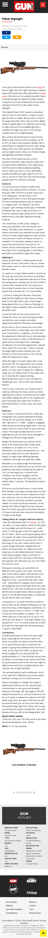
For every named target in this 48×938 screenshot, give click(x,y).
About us (33, 902)
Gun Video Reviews (14, 909)
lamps (40, 87)
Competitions (11, 913)
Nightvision (6, 26)
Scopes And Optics (19, 26)
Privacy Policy (35, 913)
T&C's (31, 909)
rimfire (33, 522)
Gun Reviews (11, 902)
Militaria (9, 905)
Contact (32, 905)
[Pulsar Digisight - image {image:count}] (24, 748)
